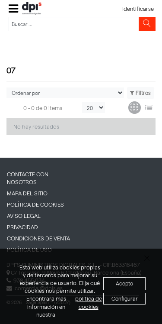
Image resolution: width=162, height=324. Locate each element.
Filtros (143, 93)
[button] (13, 8)
